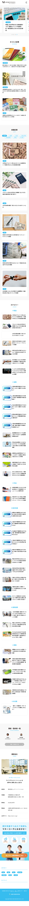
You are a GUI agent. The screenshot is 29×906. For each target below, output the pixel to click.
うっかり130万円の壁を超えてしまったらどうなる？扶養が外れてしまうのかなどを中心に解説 (19, 371)
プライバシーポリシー (14, 891)
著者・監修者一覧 (14, 744)
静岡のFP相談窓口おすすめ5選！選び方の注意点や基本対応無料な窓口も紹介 (19, 514)
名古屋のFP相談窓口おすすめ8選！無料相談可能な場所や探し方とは (19, 532)
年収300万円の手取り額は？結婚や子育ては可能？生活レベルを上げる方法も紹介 (19, 569)
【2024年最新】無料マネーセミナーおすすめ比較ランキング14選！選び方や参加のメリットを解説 (19, 614)
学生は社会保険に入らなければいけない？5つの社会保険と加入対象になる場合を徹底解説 (19, 444)
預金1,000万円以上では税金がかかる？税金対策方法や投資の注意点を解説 (19, 624)
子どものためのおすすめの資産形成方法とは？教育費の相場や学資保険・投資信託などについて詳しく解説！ (19, 634)
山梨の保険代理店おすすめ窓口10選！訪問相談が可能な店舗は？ (19, 397)
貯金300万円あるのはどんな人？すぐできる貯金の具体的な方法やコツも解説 (19, 560)
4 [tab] (17, 34)
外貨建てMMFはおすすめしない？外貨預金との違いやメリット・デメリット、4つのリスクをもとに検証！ (19, 681)
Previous (2, 20)
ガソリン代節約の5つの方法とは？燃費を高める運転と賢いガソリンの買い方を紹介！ (19, 597)
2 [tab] (14, 34)
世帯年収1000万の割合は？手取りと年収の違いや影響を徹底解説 (19, 691)
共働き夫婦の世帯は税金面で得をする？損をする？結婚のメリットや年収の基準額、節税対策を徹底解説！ (19, 661)
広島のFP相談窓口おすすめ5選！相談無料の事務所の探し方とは (19, 523)
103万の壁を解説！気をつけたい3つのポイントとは (19, 334)
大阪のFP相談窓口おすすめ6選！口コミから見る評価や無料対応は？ (19, 542)
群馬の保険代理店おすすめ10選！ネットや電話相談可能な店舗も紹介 (19, 416)
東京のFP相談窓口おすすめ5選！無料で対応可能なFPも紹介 (19, 551)
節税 (10, 875)
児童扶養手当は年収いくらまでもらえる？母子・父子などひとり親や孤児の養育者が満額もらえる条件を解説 (14, 91)
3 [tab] (15, 34)
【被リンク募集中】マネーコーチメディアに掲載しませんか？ (19, 707)
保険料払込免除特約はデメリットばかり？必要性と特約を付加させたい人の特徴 (19, 454)
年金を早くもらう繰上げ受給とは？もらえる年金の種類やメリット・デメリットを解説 (19, 498)
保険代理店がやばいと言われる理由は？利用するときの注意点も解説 (19, 464)
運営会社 (25, 890)
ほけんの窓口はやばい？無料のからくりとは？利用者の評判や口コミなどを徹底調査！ (19, 473)
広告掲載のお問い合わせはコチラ (8, 890)
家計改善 (8, 22)
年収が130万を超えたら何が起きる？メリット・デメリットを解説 (19, 342)
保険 (4, 113)
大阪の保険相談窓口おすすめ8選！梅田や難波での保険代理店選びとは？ (19, 425)
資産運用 (4, 875)
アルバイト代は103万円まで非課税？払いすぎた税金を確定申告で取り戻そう (14, 193)
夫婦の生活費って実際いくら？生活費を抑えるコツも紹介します (19, 588)
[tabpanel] (14, 20)
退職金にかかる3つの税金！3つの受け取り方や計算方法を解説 (19, 651)
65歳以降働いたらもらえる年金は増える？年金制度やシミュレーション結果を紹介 (19, 489)
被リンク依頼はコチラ (19, 890)
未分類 (16, 875)
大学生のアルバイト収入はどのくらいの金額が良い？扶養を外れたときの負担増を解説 (14, 164)
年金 (14, 872)
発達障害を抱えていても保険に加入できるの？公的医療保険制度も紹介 (19, 434)
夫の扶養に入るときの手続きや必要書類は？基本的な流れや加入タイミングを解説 (14, 292)
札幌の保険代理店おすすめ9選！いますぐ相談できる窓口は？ (19, 388)
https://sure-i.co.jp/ (12, 816)
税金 (4, 160)
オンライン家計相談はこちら (14, 855)
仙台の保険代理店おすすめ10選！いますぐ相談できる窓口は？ (19, 406)
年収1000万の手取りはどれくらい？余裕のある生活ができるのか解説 (19, 352)
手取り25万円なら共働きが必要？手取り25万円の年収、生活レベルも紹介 (19, 579)
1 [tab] (12, 34)
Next (25, 20)
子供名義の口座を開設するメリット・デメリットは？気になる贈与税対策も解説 (19, 671)
